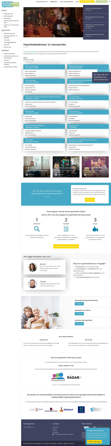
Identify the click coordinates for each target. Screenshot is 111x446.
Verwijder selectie (29, 62)
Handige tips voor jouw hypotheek (66, 246)
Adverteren (56, 427)
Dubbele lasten (7, 47)
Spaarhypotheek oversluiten (10, 66)
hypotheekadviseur (31, 51)
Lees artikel (79, 303)
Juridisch (60, 443)
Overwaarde (7, 40)
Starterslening (7, 18)
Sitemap (47, 443)
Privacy (71, 443)
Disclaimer (53, 443)
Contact (55, 429)
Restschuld (6, 44)
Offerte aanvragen (94, 442)
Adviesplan (89, 200)
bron (58, 384)
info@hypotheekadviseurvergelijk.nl (64, 434)
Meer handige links (28, 427)
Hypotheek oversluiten (9, 53)
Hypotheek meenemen (9, 33)
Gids (77, 1)
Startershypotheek (8, 16)
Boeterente (6, 60)
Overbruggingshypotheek (10, 42)
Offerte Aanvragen (87, 1)
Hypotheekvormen (8, 13)
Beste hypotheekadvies (66, 1)
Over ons (55, 430)
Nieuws (66, 443)
